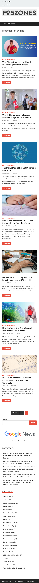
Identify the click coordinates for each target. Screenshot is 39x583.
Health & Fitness (8, 535)
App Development (9, 503)
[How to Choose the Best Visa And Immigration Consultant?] (19, 312)
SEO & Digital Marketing (11, 555)
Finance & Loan (8, 529)
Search (4, 419)
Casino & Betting (8, 513)
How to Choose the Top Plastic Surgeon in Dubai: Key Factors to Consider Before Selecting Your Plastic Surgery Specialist (19, 469)
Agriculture (7, 496)
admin (14, 67)
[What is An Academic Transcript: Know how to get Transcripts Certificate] (19, 364)
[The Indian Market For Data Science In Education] (19, 152)
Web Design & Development (12, 568)
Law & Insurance (8, 542)
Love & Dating (7, 548)
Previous (15, 413)
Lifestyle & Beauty (9, 545)
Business (6, 509)
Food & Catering (8, 532)
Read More (6, 82)
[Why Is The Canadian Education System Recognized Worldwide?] (19, 99)
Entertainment (8, 526)
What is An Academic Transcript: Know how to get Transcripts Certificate (16, 380)
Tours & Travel (7, 565)
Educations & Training (8, 59)
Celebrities (6, 519)
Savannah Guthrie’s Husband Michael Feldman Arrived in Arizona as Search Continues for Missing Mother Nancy (18, 482)
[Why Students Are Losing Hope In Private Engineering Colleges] (19, 46)
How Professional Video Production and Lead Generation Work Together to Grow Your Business (18, 455)
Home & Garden (8, 539)
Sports (5, 558)
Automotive (7, 506)
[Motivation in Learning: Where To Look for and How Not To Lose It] (19, 261)
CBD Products (8, 516)
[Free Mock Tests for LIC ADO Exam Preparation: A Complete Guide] (19, 205)
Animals (6, 500)
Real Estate (7, 552)
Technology (7, 561)
